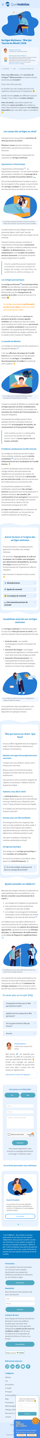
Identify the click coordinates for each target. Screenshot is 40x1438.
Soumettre (20, 1143)
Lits (6, 1381)
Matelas (8, 1377)
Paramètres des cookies (13, 1435)
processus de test (14, 63)
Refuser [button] (32, 1435)
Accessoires (9, 1384)
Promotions (20, 1283)
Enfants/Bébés (10, 1395)
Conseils (8, 1388)
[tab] (18, 1224)
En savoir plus (20, 1216)
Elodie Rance (17, 50)
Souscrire (27, 1414)
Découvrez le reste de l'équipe (17, 1074)
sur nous (21, 62)
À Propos (8, 1392)
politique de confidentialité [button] (27, 1432)
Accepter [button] (21, 1435)
